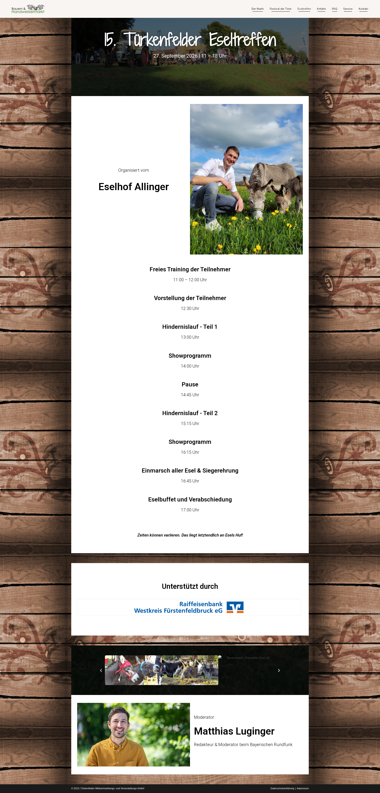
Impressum (303, 788)
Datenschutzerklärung (282, 788)
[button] (101, 670)
